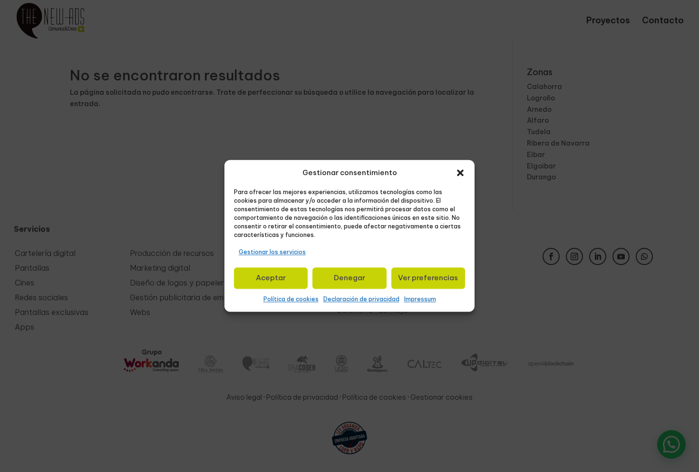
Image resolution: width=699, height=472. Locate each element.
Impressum (420, 299)
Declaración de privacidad (361, 299)
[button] (460, 172)
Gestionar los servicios (272, 252)
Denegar (349, 277)
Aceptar (271, 277)
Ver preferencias (428, 277)
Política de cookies (291, 299)
